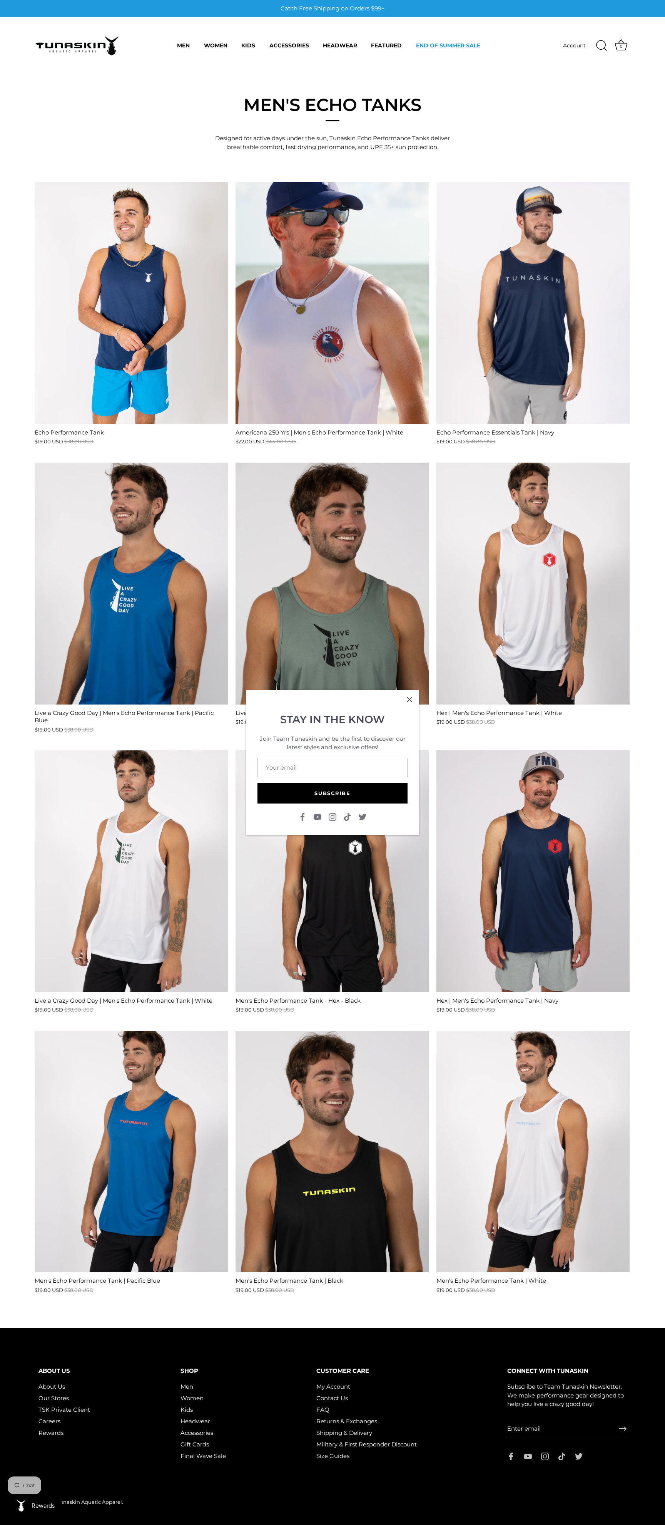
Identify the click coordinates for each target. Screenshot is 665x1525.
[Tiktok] (347, 816)
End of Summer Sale (448, 45)
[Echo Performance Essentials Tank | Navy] (533, 303)
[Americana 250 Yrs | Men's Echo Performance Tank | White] (332, 303)
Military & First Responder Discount (366, 1444)
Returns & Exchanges (346, 1421)
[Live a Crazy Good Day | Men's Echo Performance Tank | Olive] (332, 584)
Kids (248, 45)
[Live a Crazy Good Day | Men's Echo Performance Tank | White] (131, 871)
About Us (51, 1386)
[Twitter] (362, 816)
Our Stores (53, 1398)
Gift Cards (194, 1444)
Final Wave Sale (203, 1456)
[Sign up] (623, 1429)
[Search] (601, 45)
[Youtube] (317, 816)
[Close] (409, 699)
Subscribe (332, 793)
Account (574, 45)
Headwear (340, 45)
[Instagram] (332, 816)
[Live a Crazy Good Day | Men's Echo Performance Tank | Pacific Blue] (131, 584)
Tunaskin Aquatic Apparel (89, 1502)
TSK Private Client (64, 1409)
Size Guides (332, 1456)
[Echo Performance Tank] (131, 303)
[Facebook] (302, 816)
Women (215, 45)
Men (183, 45)
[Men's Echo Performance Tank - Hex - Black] (332, 871)
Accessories (289, 45)
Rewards (50, 1432)
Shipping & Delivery (344, 1432)
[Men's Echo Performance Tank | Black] (332, 1152)
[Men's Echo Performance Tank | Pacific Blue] (131, 1152)
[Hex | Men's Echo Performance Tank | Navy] (533, 871)
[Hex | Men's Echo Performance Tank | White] (533, 584)
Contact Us (332, 1398)
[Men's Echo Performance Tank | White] (533, 1152)
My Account (333, 1386)
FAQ (322, 1409)
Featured (386, 45)
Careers (49, 1421)
